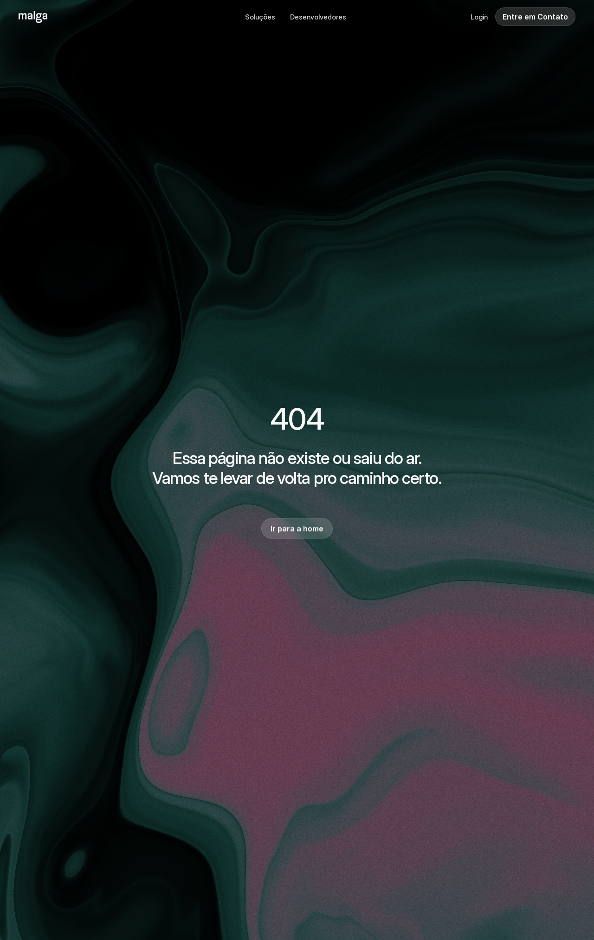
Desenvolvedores (318, 17)
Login (479, 17)
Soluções (260, 17)
